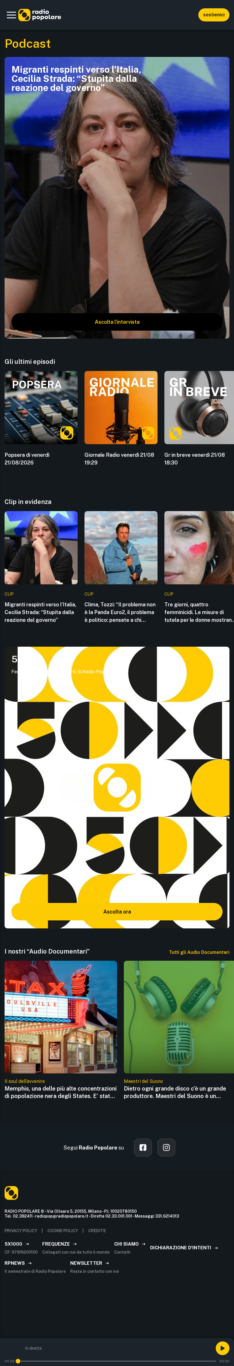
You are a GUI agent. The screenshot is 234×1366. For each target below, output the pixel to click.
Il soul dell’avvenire (25, 1081)
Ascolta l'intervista (117, 322)
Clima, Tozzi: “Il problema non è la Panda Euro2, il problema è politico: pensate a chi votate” (120, 612)
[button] (11, 15)
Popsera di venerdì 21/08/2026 (27, 459)
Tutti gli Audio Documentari (199, 952)
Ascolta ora (117, 912)
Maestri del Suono (143, 1081)
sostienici (214, 14)
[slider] (18, 1361)
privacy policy (21, 1230)
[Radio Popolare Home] (39, 15)
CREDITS (97, 1230)
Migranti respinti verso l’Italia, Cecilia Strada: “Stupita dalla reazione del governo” (40, 612)
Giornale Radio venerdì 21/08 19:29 (119, 459)
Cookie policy (62, 1230)
